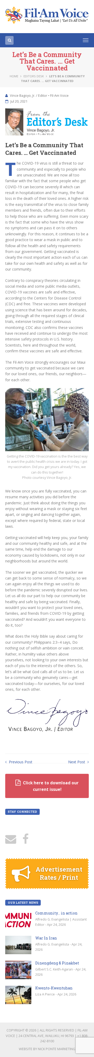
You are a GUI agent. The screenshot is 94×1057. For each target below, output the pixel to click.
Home (14, 76)
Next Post (77, 761)
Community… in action (56, 913)
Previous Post (20, 761)
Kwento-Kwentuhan (54, 987)
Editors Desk (34, 76)
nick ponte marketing (56, 1049)
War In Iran (46, 938)
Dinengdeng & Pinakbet (57, 963)
